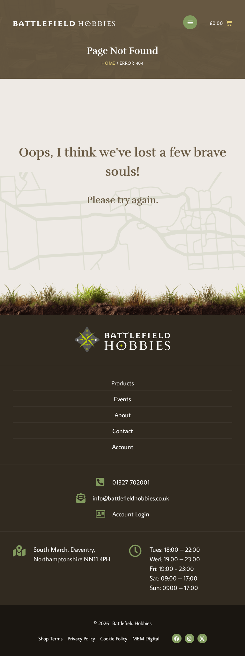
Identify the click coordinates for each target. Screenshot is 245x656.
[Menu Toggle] (190, 22)
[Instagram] (189, 638)
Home (108, 63)
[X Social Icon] (202, 638)
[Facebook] (177, 638)
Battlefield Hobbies (132, 623)
